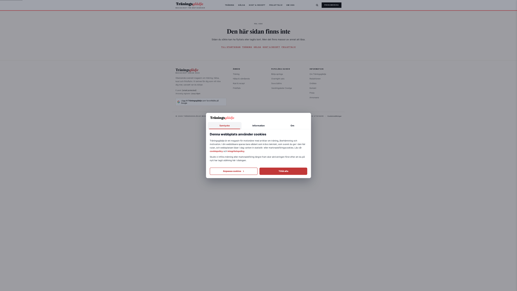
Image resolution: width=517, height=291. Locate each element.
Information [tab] (258, 125)
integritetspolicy (236, 151)
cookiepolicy (216, 151)
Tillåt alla (283, 171)
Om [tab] (292, 125)
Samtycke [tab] (224, 125)
